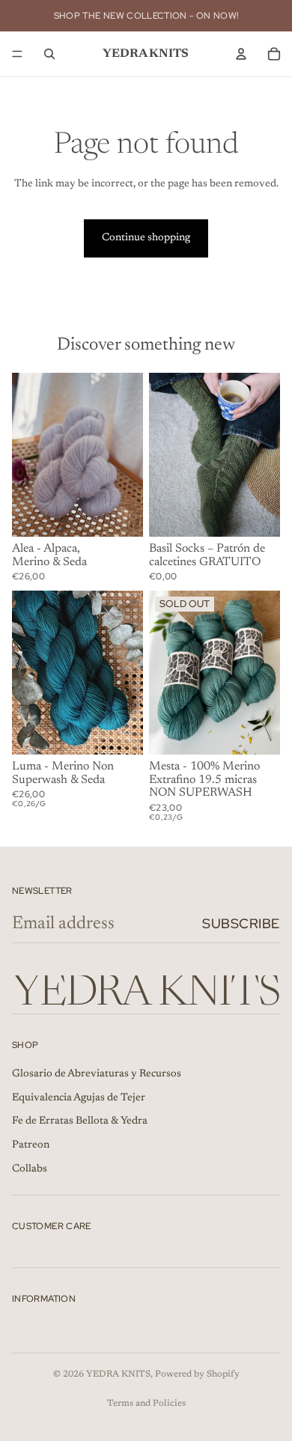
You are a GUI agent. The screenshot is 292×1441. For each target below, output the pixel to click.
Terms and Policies (146, 1403)
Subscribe (241, 923)
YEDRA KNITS (118, 1374)
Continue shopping (146, 238)
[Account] (241, 53)
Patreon (30, 1145)
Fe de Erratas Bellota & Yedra (79, 1121)
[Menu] (17, 54)
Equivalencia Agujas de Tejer (78, 1098)
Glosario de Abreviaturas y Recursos (96, 1074)
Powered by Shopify (197, 1374)
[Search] (49, 53)
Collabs (29, 1168)
